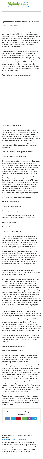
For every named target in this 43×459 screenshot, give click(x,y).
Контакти (5, 439)
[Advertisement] (21, 100)
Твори (4, 25)
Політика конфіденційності (19, 439)
